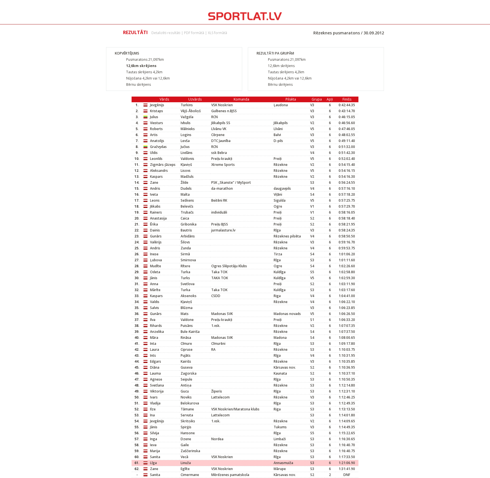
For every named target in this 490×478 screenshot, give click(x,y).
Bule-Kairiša (190, 331)
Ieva (153, 444)
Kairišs (186, 361)
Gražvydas (158, 146)
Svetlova (188, 283)
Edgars (155, 361)
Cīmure (186, 343)
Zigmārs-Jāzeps (163, 164)
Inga (153, 439)
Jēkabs (155, 206)
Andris (155, 188)
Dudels (186, 188)
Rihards (156, 325)
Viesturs (156, 122)
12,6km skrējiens (141, 65)
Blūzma (187, 307)
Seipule (186, 379)
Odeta (155, 272)
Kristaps (156, 110)
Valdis (154, 301)
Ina (152, 415)
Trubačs (187, 212)
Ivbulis (186, 122)
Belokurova (190, 403)
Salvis (154, 307)
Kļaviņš (186, 164)
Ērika (154, 224)
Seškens (187, 200)
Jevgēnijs (157, 105)
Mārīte (155, 289)
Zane (154, 182)
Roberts (156, 128)
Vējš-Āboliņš (191, 110)
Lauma (155, 373)
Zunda (186, 248)
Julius (154, 116)
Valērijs (156, 242)
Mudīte (155, 266)
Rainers (156, 212)
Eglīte (185, 468)
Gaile (185, 444)
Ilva (152, 319)
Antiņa (186, 385)
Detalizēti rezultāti (165, 32)
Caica (185, 218)
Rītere (185, 266)
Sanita (155, 456)
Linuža (186, 462)
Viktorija (157, 391)
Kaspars (156, 176)
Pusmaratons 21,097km (145, 59)
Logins (186, 134)
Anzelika (157, 331)
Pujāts (189, 355)
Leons (155, 200)
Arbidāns (188, 236)
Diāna (154, 367)
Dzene (186, 439)
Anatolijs (157, 140)
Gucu (185, 391)
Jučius (185, 146)
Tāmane (187, 409)
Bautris (186, 230)
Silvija (154, 433)
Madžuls (187, 176)
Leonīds (156, 158)
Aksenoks (189, 295)
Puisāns (188, 325)
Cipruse (187, 349)
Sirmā (185, 254)
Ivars (154, 397)
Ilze (153, 409)
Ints (153, 355)
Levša (185, 140)
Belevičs (187, 206)
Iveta (154, 194)
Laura (154, 349)
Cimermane (190, 474)
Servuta (187, 415)
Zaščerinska (190, 450)
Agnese (156, 379)
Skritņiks (190, 421)
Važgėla (187, 116)
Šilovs (185, 242)
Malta (185, 194)
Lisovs (186, 170)
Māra (154, 337)
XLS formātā (217, 32)
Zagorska (189, 373)
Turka (185, 272)
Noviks (186, 397)
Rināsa (186, 337)
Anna (154, 283)
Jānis (153, 277)
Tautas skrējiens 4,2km (144, 72)
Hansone (188, 433)
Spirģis (186, 427)
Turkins (187, 105)
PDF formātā (194, 32)
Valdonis (187, 158)
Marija (155, 450)
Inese (154, 254)
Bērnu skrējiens (138, 84)
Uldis (154, 152)
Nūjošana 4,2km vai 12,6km (148, 78)
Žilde (184, 182)
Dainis (155, 230)
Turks (185, 277)
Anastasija (158, 218)
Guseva (187, 367)
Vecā (184, 456)
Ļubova (156, 260)
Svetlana (157, 385)
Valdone (187, 319)
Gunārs (156, 236)
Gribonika (189, 224)
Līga (153, 462)
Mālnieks (188, 128)
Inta (153, 343)
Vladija (155, 403)
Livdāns (187, 152)
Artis (154, 134)
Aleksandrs (159, 170)
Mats (185, 313)
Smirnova (188, 260)
